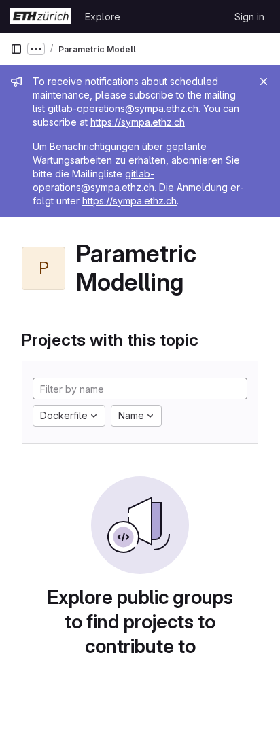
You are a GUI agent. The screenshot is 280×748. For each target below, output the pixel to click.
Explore (102, 16)
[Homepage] (40, 16)
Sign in (249, 16)
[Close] (264, 81)
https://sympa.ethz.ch (137, 122)
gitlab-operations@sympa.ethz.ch (123, 108)
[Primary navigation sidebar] (16, 49)
